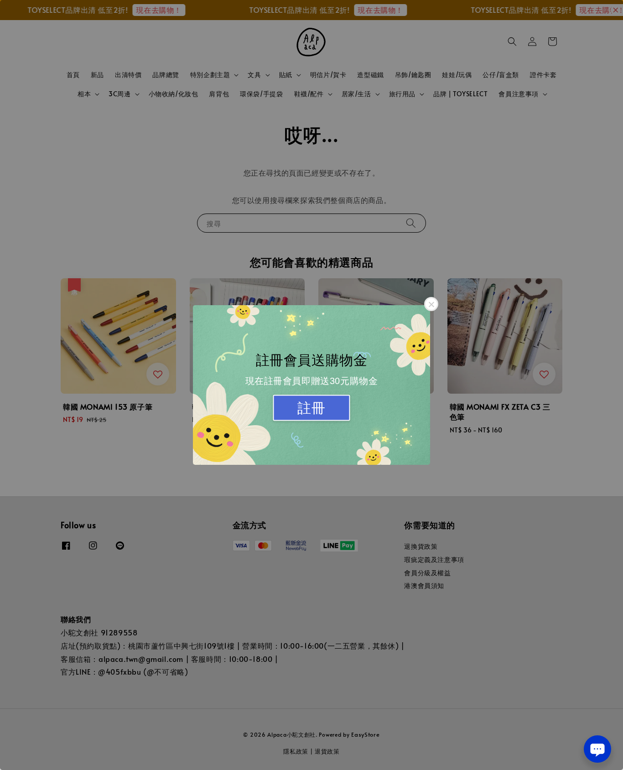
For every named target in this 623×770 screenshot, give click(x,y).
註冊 (311, 408)
